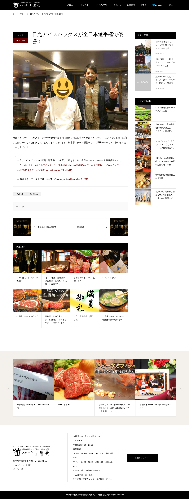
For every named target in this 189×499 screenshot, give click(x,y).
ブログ (20, 35)
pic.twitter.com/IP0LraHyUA (59, 170)
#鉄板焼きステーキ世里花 (32, 170)
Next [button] (180, 389)
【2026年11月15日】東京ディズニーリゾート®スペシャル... (165, 62)
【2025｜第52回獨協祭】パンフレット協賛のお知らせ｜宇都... (165, 161)
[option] (33, 387)
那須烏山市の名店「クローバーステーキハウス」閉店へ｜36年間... (165, 79)
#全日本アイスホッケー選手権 (50, 165)
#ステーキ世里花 (91, 165)
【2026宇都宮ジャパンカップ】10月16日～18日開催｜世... (164, 45)
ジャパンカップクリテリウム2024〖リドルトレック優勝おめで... (165, 144)
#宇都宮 (79, 165)
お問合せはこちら (142, 458)
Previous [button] (8, 389)
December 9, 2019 (79, 179)
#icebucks (70, 165)
